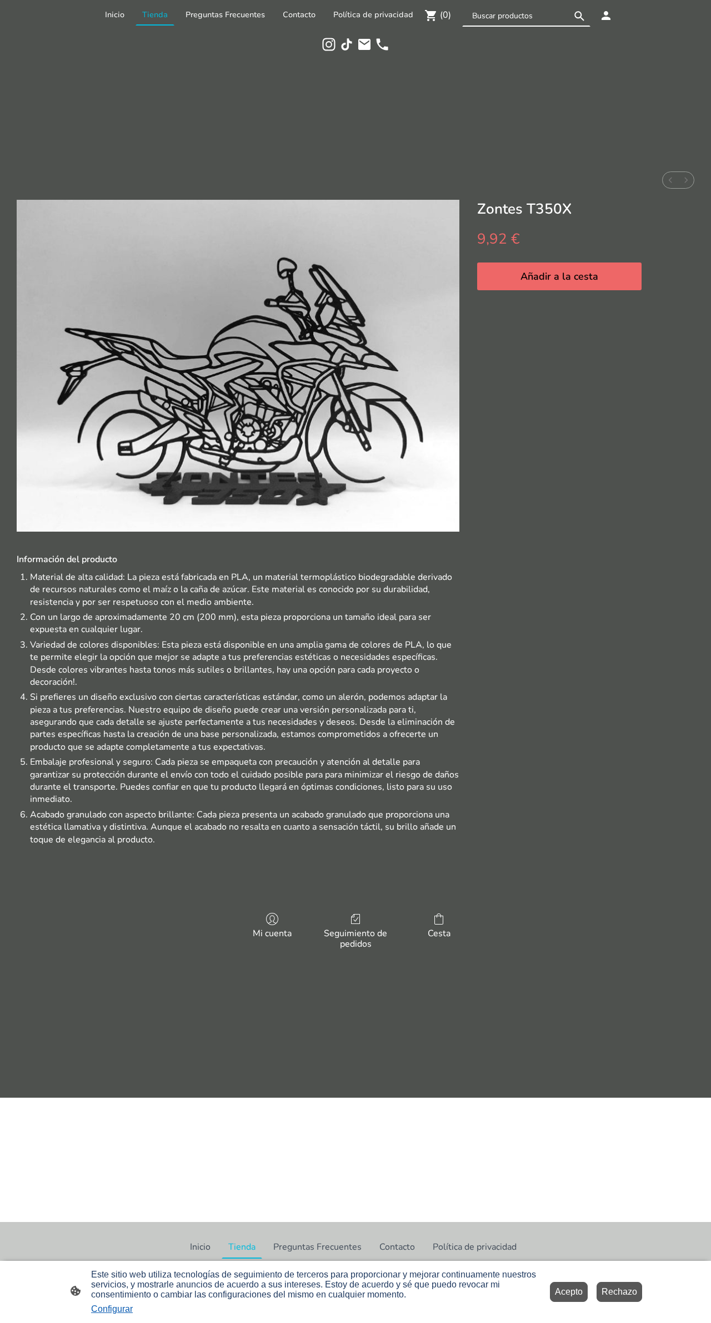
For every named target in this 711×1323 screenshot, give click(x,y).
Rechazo (619, 1291)
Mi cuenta (272, 933)
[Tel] (382, 44)
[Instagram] (329, 44)
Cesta (439, 933)
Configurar (112, 1309)
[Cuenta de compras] (606, 15)
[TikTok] (346, 44)
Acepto (569, 1291)
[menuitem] (670, 180)
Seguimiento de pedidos (355, 938)
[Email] (364, 44)
